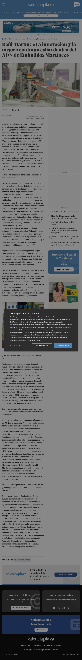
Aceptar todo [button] (63, 346)
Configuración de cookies (18, 340)
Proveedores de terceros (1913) (29, 327)
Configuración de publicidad (19, 337)
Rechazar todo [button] (42, 346)
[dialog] (41, 330)
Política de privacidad (34, 340)
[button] (15, 346)
